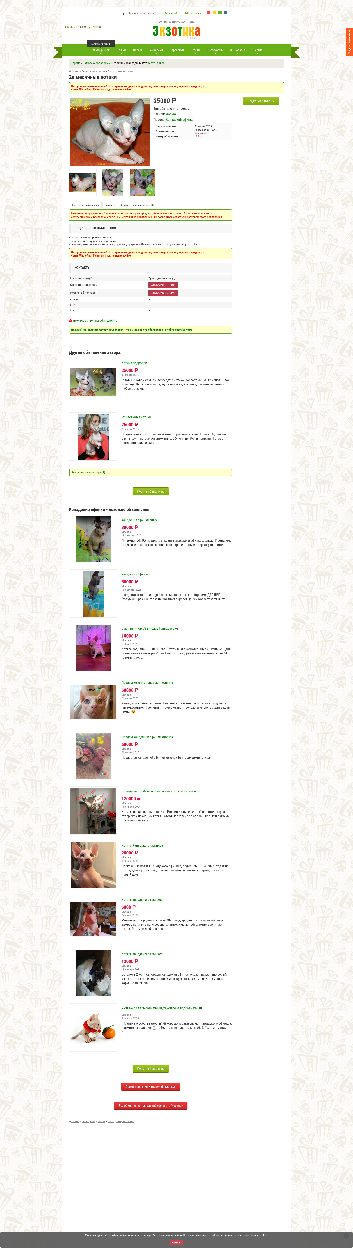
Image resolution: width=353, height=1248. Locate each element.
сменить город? (147, 13)
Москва (171, 114)
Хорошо (176, 1242)
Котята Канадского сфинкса (142, 845)
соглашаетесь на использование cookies (245, 1235)
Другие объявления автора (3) (137, 205)
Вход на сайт (171, 13)
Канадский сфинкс (179, 119)
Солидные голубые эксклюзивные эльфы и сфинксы (160, 791)
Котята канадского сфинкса (142, 900)
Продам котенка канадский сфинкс (147, 683)
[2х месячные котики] (110, 100)
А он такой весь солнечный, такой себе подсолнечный (162, 1008)
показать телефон (164, 284)
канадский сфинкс (135, 574)
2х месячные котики (136, 417)
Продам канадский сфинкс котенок (147, 737)
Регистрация (194, 13)
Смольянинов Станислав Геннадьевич (150, 628)
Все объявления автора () (88, 472)
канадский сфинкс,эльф (139, 520)
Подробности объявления (85, 205)
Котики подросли (134, 363)
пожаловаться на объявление (94, 320)
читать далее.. (156, 63)
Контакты (110, 205)
